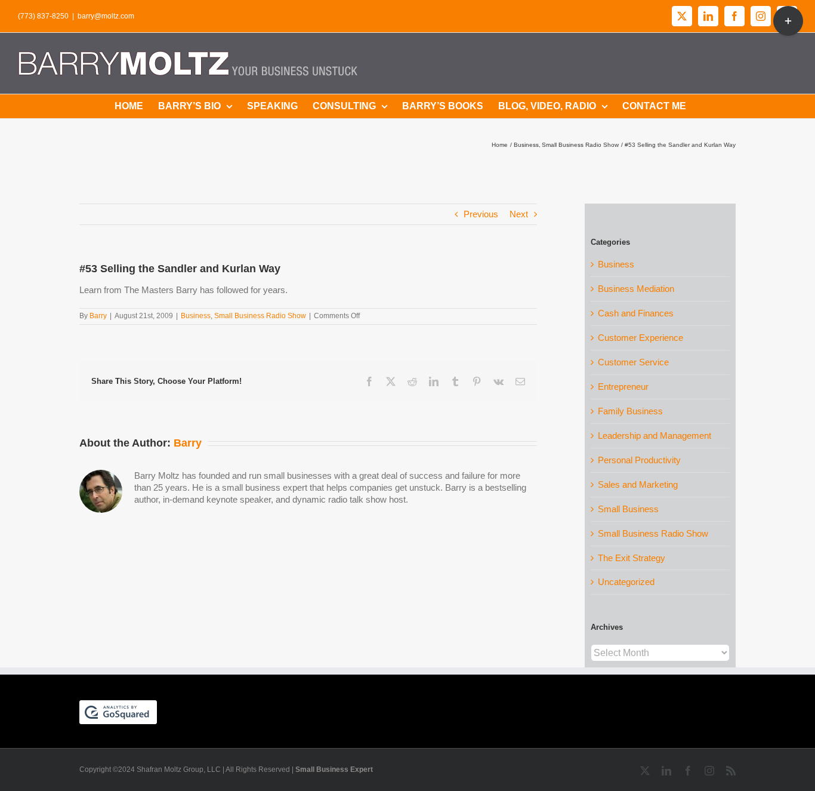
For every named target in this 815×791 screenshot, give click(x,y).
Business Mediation (636, 289)
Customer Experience (640, 338)
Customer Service (633, 362)
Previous (481, 214)
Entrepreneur (623, 386)
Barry (98, 316)
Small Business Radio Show (260, 316)
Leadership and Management (654, 435)
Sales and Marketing (638, 484)
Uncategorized (626, 582)
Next (519, 214)
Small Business (628, 509)
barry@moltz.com (106, 16)
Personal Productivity (639, 460)
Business (196, 316)
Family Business (630, 411)
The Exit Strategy (631, 558)
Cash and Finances (636, 313)
